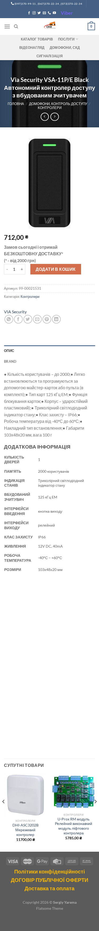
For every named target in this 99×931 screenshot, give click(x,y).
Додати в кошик (56, 269)
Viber (67, 13)
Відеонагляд (32, 47)
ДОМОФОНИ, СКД (65, 47)
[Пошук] (16, 27)
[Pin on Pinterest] (47, 319)
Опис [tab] (9, 351)
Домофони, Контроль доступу (58, 104)
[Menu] (7, 26)
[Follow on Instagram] (34, 13)
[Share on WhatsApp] (8, 319)
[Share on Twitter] (27, 319)
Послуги (66, 39)
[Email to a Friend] (37, 319)
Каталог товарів (37, 39)
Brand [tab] (10, 361)
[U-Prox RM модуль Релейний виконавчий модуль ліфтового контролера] (73, 792)
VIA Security (15, 311)
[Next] (95, 812)
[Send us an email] (44, 13)
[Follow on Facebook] (29, 13)
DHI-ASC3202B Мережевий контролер (25, 829)
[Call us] (49, 13)
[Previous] (3, 812)
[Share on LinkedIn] (56, 319)
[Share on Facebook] (18, 319)
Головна (16, 104)
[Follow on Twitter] (39, 13)
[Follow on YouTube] (54, 13)
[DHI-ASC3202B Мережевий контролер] (25, 795)
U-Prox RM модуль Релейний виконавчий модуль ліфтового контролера (73, 826)
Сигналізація (49, 56)
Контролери (50, 108)
